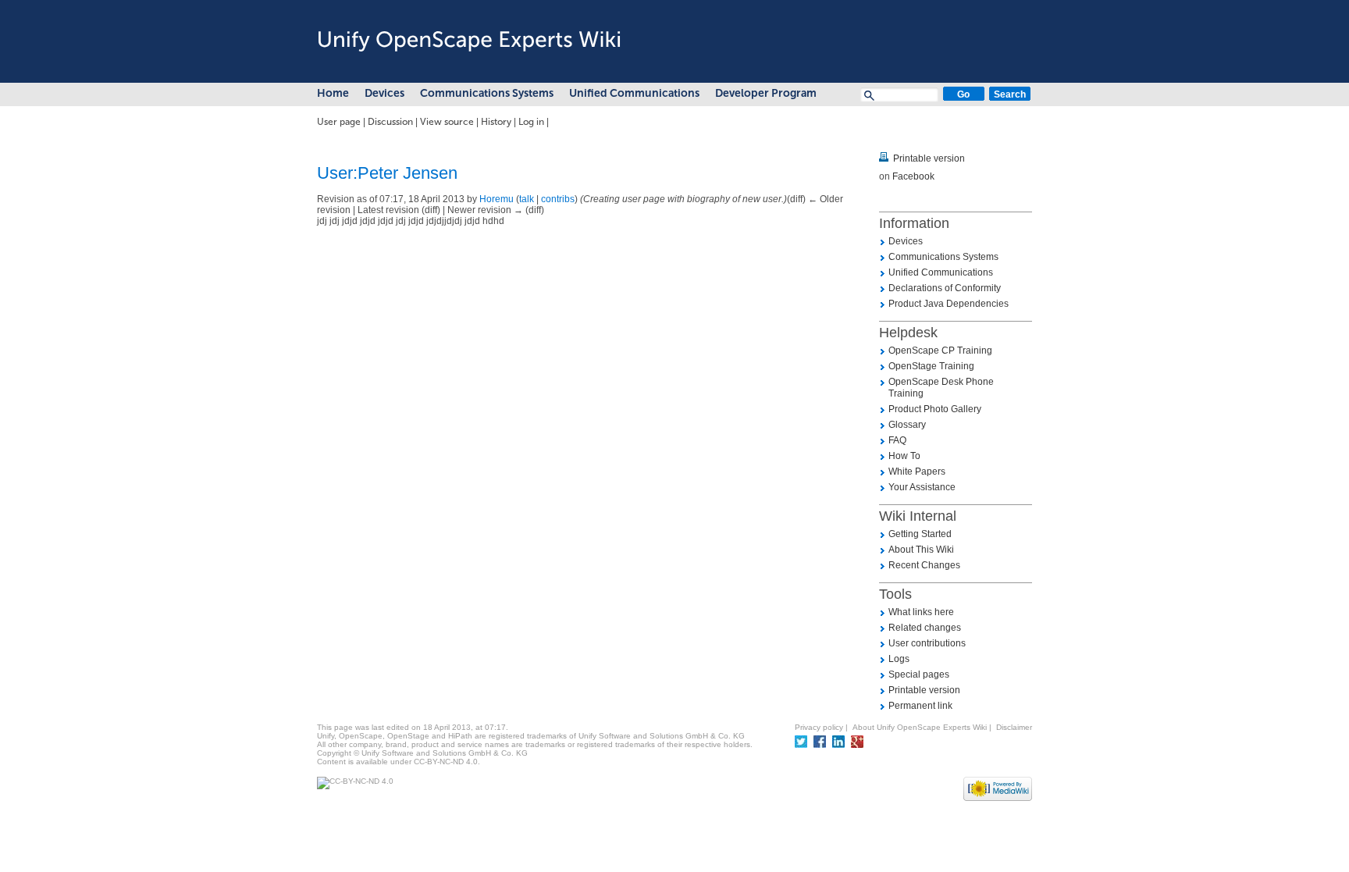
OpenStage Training (931, 366)
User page (339, 121)
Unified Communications (634, 93)
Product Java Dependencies (948, 303)
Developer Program (766, 93)
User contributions (927, 643)
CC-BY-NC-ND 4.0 (446, 761)
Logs (898, 658)
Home (333, 93)
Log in (531, 121)
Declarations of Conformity (944, 288)
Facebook (913, 176)
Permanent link (920, 705)
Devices (384, 93)
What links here (921, 612)
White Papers (916, 471)
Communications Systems (486, 93)
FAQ (897, 440)
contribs (558, 199)
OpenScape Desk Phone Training (941, 387)
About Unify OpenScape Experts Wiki (919, 727)
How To (904, 455)
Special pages (918, 674)
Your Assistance (922, 487)
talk (526, 199)
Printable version (929, 158)
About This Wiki (921, 549)
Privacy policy (819, 727)
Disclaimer (1014, 727)
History (496, 121)
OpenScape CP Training (940, 350)
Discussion (390, 121)
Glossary (907, 424)
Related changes (924, 627)
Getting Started (920, 534)
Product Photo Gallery (934, 409)
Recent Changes (924, 565)
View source (447, 121)
